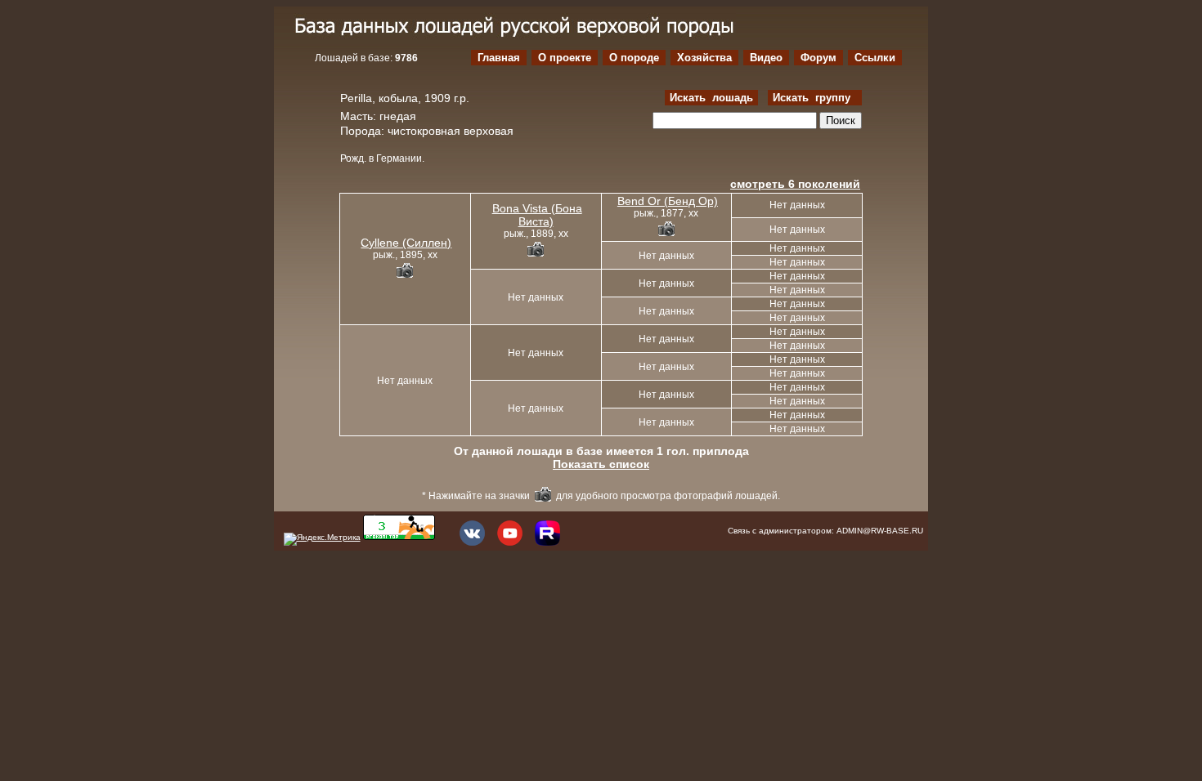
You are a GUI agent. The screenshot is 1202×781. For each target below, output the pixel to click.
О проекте (564, 57)
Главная (499, 57)
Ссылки (874, 57)
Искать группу (815, 97)
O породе (634, 57)
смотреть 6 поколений (795, 183)
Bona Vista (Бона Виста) (537, 215)
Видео (766, 57)
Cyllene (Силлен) (406, 242)
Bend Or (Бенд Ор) (667, 201)
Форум (818, 57)
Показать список (601, 464)
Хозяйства (704, 57)
